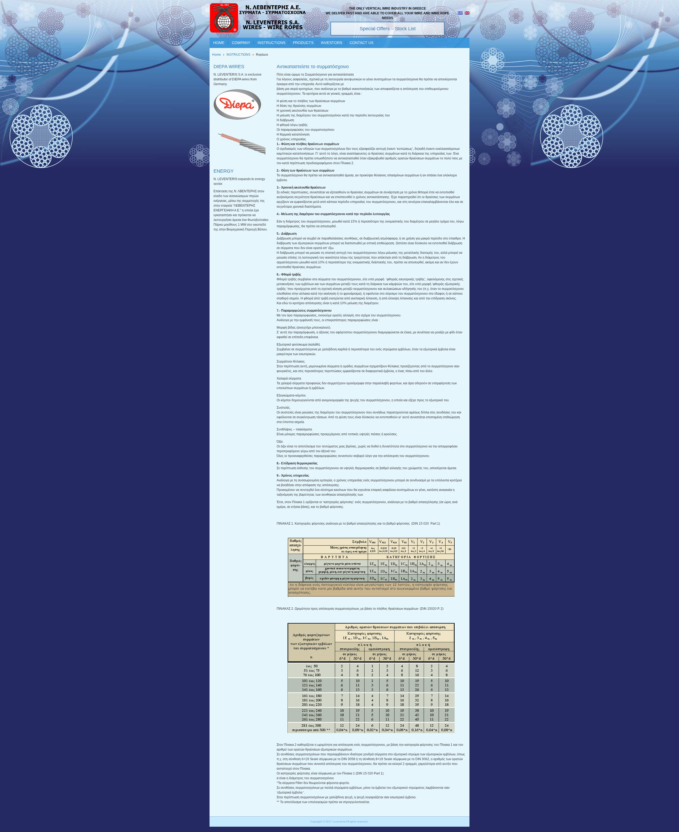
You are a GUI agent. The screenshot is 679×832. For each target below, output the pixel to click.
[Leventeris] (258, 18)
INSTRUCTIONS (271, 43)
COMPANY (241, 43)
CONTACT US (361, 43)
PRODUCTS (303, 43)
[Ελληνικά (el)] (460, 13)
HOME (218, 43)
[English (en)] (467, 13)
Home (216, 54)
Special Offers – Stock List (388, 28)
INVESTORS (331, 43)
